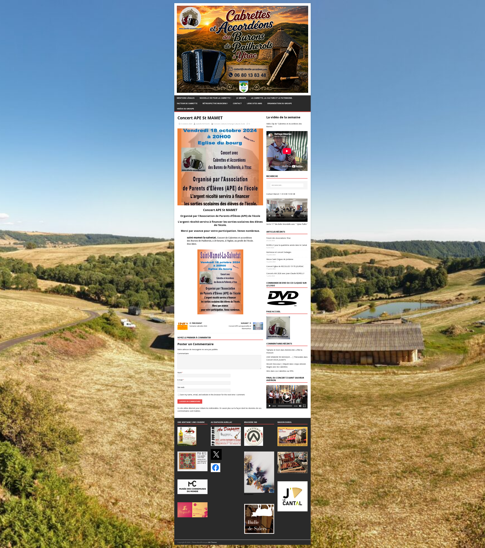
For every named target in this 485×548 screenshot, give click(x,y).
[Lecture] (269, 406)
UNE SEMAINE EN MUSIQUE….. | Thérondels (284, 357)
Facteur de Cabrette (187, 103)
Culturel (224, 124)
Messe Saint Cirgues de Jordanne (279, 259)
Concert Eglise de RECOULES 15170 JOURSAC (285, 266)
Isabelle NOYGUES (203, 124)
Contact (237, 103)
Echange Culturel (233, 124)
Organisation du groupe (279, 103)
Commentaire (183, 353)
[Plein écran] (304, 406)
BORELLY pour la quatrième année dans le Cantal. (286, 245)
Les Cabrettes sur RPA (284, 371)
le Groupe (241, 98)
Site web (180, 387)
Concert (217, 124)
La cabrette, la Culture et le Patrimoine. (272, 98)
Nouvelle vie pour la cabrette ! (215, 98)
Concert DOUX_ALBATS (276, 360)
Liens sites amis (254, 103)
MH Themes (212, 542)
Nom (179, 372)
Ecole (243, 124)
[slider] (285, 406)
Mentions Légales (186, 98)
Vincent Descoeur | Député (277, 364)
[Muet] (300, 406)
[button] (287, 397)
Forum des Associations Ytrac (278, 238)
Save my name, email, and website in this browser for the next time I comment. (212, 394)
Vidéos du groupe (185, 108)
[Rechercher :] (287, 185)
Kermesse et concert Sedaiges (278, 252)
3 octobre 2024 (186, 124)
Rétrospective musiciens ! (215, 103)
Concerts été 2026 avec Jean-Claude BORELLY (285, 273)
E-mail (180, 380)
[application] (287, 396)
